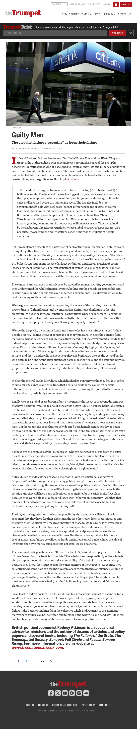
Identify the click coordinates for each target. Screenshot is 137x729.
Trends (122, 14)
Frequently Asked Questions (64, 705)
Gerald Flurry (70, 14)
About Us (126, 4)
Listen (97, 14)
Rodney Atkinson (26, 148)
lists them (72, 179)
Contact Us (43, 705)
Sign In (106, 4)
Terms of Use (105, 705)
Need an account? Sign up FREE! (85, 4)
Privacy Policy (88, 705)
